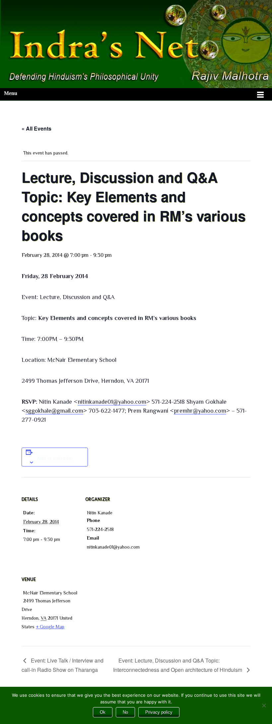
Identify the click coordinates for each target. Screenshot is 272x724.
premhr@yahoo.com (200, 410)
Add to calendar (55, 458)
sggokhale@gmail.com (54, 410)
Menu (10, 93)
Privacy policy (158, 712)
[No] (263, 705)
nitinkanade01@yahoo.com (112, 401)
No (125, 712)
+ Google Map (50, 626)
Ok (102, 712)
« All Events (36, 128)
